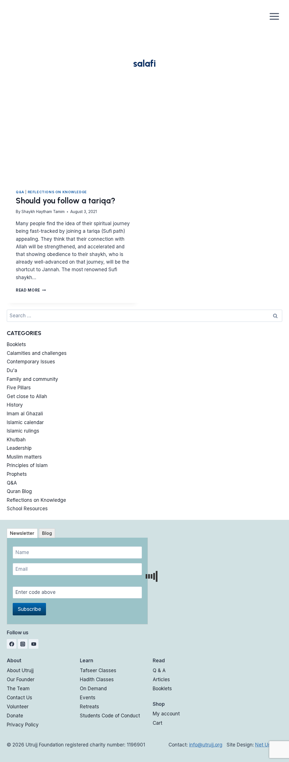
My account (166, 714)
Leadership (19, 448)
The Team (18, 688)
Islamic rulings (23, 431)
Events (87, 697)
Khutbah (16, 439)
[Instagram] (22, 644)
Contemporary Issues (31, 361)
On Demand (93, 688)
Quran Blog (19, 491)
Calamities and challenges (37, 353)
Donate (15, 715)
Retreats (89, 706)
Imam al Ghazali (25, 413)
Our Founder (20, 679)
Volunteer (18, 706)
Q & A (159, 670)
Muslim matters (24, 457)
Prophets (17, 474)
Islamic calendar (25, 422)
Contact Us (19, 697)
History (15, 405)
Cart (157, 723)
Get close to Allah (27, 396)
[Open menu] (274, 16)
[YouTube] (33, 644)
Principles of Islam (27, 465)
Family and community (32, 379)
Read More (31, 290)
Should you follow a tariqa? (65, 200)
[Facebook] (11, 644)
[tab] (22, 533)
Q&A (20, 192)
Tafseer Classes (98, 670)
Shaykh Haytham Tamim (43, 211)
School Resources (27, 508)
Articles (161, 679)
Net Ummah (268, 745)
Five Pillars (19, 387)
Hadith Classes (97, 679)
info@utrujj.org (205, 745)
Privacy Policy (23, 725)
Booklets (16, 344)
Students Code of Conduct (110, 715)
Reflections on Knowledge (57, 192)
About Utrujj (20, 670)
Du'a (12, 370)
